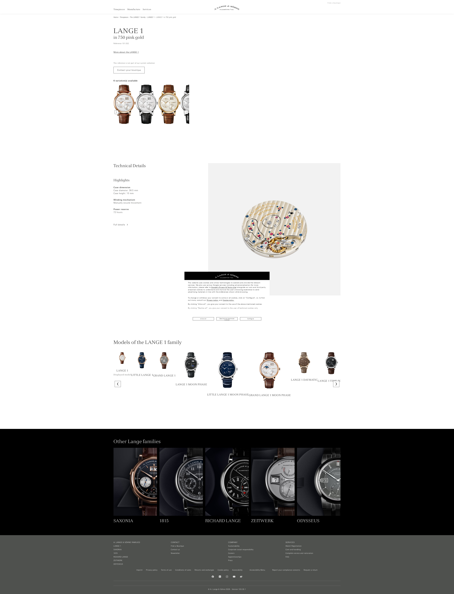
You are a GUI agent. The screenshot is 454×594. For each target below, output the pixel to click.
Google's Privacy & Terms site (223, 287)
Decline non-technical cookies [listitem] (227, 319)
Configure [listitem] (250, 318)
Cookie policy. (228, 300)
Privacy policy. (213, 300)
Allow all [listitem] (203, 318)
